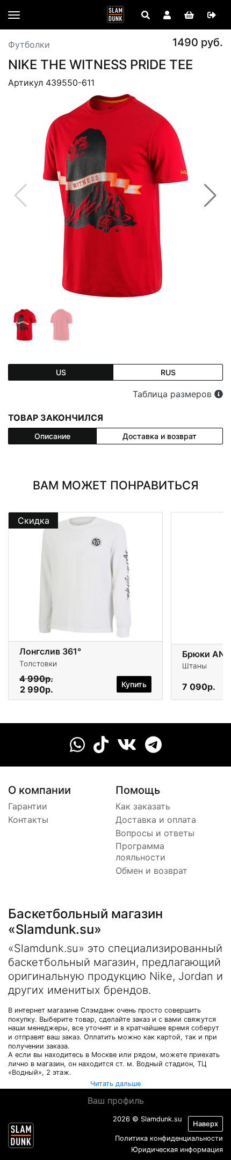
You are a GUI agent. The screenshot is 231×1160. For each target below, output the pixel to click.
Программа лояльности (140, 851)
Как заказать (143, 806)
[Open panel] (145, 15)
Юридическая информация (177, 1150)
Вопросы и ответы (155, 833)
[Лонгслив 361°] (85, 575)
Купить (134, 684)
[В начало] (21, 1137)
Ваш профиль (116, 1100)
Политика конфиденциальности (169, 1138)
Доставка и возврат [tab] (159, 436)
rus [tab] (168, 372)
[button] (210, 195)
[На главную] (115, 14)
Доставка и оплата (156, 819)
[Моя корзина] (189, 15)
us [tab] (61, 372)
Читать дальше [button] (115, 1084)
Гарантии (27, 806)
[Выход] (211, 15)
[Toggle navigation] (14, 15)
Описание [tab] (52, 436)
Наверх (205, 1124)
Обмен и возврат (151, 870)
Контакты (28, 819)
